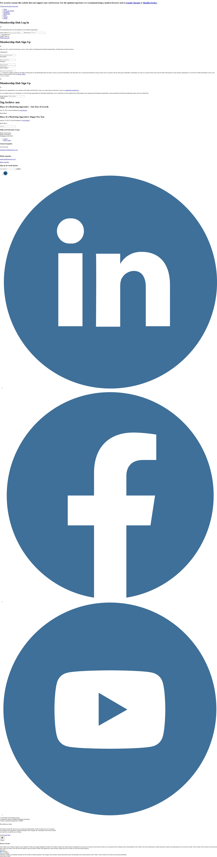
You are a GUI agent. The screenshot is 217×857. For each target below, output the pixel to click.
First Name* (3, 56)
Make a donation (4, 162)
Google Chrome (133, 3)
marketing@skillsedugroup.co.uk (9, 150)
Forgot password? (5, 38)
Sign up (2, 76)
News (5, 15)
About (5, 9)
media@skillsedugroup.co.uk (8, 159)
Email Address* (4, 68)
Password (26, 32)
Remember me (6, 34)
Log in (2, 36)
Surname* (2, 61)
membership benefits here (72, 90)
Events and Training (8, 11)
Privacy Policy (21, 74)
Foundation (6, 12)
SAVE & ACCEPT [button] (5, 856)
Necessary (5, 851)
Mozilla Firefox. (150, 3)
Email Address (4, 32)
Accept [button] (2, 835)
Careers (5, 139)
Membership (6, 14)
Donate (5, 18)
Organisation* (4, 52)
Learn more (7, 835)
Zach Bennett (23, 110)
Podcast (5, 17)
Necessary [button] (3, 850)
